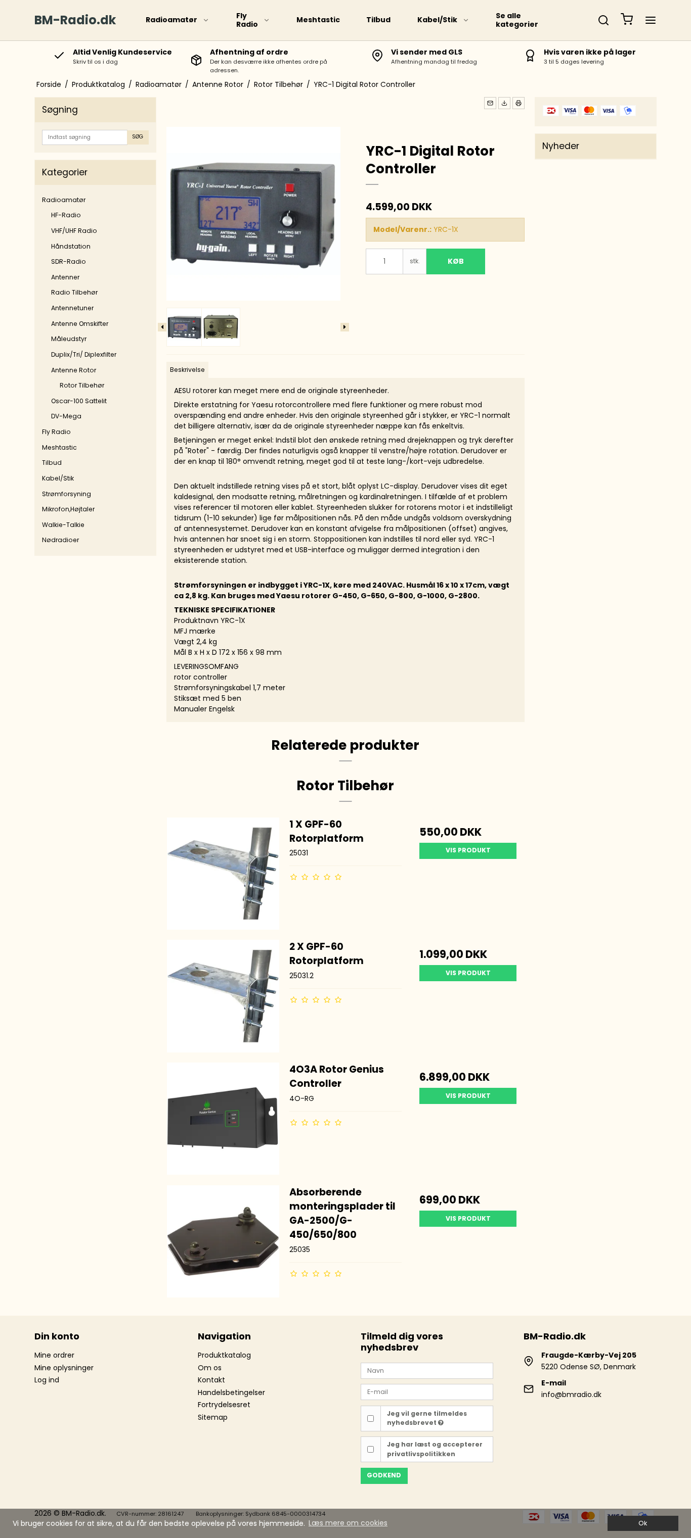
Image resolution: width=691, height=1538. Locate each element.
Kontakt (211, 1380)
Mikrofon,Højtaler (68, 509)
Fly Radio (247, 20)
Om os (210, 1368)
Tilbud (378, 20)
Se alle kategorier (517, 20)
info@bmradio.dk (571, 1394)
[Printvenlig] (518, 103)
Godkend (384, 1475)
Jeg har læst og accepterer (435, 1449)
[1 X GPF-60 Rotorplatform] (223, 874)
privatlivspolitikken (421, 1454)
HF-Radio (66, 215)
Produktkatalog (224, 1355)
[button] (490, 103)
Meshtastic (318, 20)
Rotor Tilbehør (82, 385)
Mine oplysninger (64, 1368)
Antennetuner (72, 308)
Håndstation (71, 246)
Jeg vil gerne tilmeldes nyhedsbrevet (427, 1418)
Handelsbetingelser (231, 1392)
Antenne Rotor (73, 370)
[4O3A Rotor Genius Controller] (223, 1119)
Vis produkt (468, 850)
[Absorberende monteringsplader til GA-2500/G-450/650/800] (223, 1241)
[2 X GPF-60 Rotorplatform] (223, 996)
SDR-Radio (68, 261)
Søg (137, 136)
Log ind (46, 1380)
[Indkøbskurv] (627, 20)
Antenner (65, 277)
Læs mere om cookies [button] (348, 1523)
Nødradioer (60, 540)
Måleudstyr (69, 338)
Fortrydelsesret (224, 1405)
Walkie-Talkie (63, 524)
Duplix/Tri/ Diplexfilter (83, 354)
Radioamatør (171, 20)
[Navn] (427, 1370)
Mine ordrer (54, 1355)
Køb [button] (456, 261)
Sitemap (213, 1417)
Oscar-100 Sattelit (79, 401)
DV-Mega (66, 416)
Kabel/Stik (437, 20)
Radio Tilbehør (74, 292)
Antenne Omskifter (79, 323)
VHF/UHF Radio (74, 230)
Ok (642, 1523)
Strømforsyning (66, 494)
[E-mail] (427, 1391)
